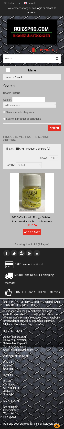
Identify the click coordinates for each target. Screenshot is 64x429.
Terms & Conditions (14, 346)
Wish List (8, 413)
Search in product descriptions (23, 118)
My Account (10, 406)
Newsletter (9, 416)
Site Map (8, 368)
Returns (7, 365)
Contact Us (9, 362)
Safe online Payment (15, 343)
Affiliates (8, 391)
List (11, 148)
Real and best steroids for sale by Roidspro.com (31, 423)
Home (8, 77)
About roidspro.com (14, 336)
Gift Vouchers (11, 387)
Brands (7, 381)
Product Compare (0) (38, 148)
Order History (11, 410)
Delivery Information (15, 340)
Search (18, 77)
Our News (9, 384)
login (39, 8)
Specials (8, 394)
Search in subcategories (20, 112)
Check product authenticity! (18, 349)
